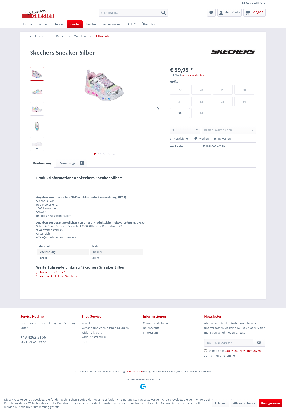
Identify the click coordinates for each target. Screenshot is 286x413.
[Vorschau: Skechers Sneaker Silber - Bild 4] (37, 126)
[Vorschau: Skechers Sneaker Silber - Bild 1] (37, 74)
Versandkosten (134, 371)
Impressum (150, 332)
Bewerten (224, 138)
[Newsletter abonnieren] (259, 343)
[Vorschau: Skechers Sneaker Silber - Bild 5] (37, 144)
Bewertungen (70, 163)
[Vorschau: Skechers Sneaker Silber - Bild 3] (37, 109)
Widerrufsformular (94, 337)
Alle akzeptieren (244, 403)
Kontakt (87, 323)
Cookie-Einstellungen (156, 323)
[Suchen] (164, 13)
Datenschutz (151, 328)
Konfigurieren (270, 403)
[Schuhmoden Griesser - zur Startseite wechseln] (38, 13)
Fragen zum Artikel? (52, 272)
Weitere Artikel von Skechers (58, 276)
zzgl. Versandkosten (193, 75)
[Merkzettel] (211, 13)
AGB (84, 341)
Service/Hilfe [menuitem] (254, 3)
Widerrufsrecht (92, 332)
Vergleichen (181, 138)
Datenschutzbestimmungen (243, 351)
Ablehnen (220, 403)
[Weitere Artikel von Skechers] (233, 56)
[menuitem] (133, 13)
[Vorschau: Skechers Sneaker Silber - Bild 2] (37, 91)
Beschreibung (42, 163)
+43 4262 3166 (33, 337)
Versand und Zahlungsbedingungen (105, 328)
